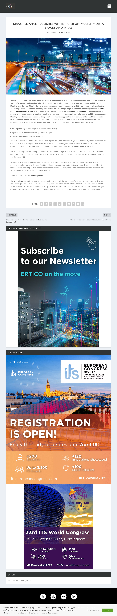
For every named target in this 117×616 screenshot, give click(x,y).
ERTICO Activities (64, 32)
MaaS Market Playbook (76, 111)
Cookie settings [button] (93, 610)
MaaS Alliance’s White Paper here (31, 176)
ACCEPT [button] (107, 610)
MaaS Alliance (19, 181)
